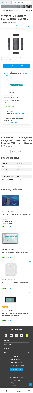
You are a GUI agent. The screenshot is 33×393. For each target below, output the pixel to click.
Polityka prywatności (16, 383)
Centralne (11, 95)
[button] (29, 390)
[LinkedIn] (16, 335)
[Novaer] (27, 335)
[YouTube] (11, 335)
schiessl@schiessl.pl (19, 365)
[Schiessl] (5, 2)
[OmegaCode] (16, 385)
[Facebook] (6, 335)
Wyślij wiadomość (11, 122)
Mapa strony (16, 380)
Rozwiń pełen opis (16, 151)
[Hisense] (21, 335)
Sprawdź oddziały (16, 369)
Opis (4, 130)
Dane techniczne (13, 130)
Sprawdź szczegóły (18, 113)
